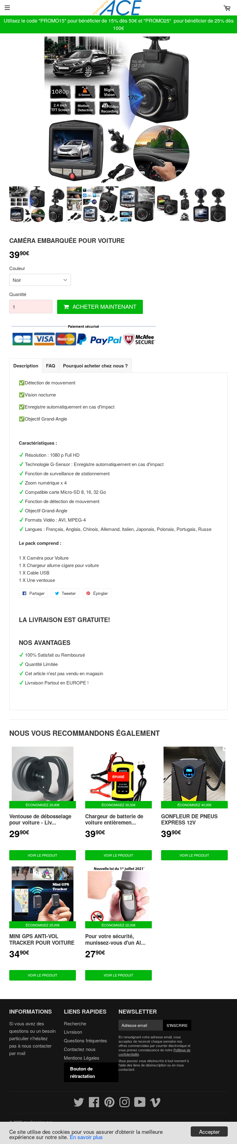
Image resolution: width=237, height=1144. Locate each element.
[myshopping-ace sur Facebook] (94, 1104)
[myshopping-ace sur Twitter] (78, 1104)
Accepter (209, 1131)
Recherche (75, 1023)
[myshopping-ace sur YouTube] (140, 1104)
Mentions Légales (81, 1057)
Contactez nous (80, 1049)
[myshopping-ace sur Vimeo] (155, 1104)
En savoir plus (86, 1137)
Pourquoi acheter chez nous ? (95, 365)
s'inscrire (177, 1025)
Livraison (73, 1031)
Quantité (17, 294)
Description (25, 365)
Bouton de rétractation (82, 1072)
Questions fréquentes (85, 1040)
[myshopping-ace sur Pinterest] (109, 1104)
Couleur (17, 268)
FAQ (50, 365)
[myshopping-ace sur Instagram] (124, 1104)
